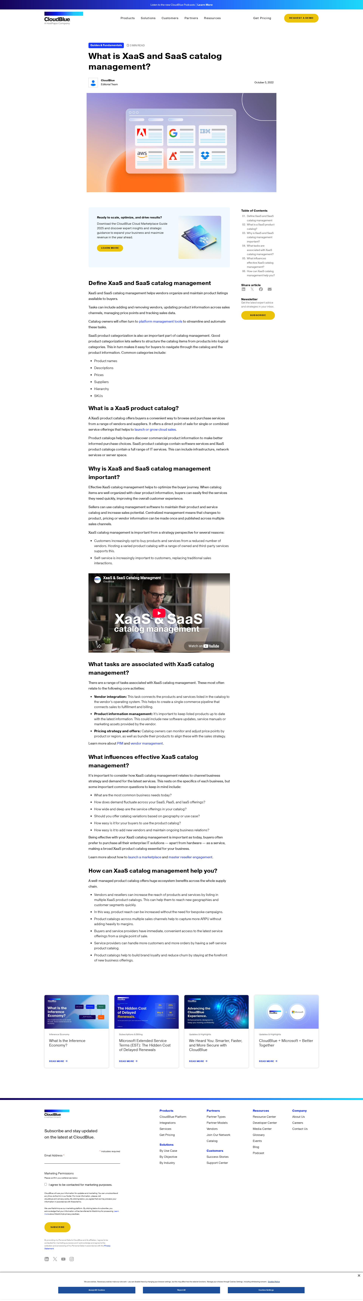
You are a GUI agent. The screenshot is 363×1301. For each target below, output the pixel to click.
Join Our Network (218, 1135)
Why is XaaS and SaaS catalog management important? (260, 237)
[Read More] (66, 1061)
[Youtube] (63, 1259)
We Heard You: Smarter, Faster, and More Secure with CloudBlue (215, 1045)
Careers (297, 1123)
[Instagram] (71, 1259)
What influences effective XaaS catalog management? (260, 263)
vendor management (147, 743)
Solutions (148, 18)
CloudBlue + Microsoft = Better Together (286, 1043)
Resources (212, 18)
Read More (56, 1061)
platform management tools (160, 321)
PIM (120, 743)
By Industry (167, 1163)
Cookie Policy (274, 1282)
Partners (191, 18)
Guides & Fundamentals (106, 45)
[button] (243, 289)
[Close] (359, 1275)
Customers (170, 18)
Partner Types (216, 1117)
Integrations (168, 1123)
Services (165, 1129)
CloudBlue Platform (173, 1117)
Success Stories (218, 1157)
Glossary (259, 1135)
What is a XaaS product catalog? (260, 227)
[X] (55, 1259)
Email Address (54, 1156)
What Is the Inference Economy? (67, 1043)
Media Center (262, 1129)
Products (128, 18)
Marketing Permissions (59, 1174)
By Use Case (168, 1151)
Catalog (212, 1141)
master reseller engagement (190, 857)
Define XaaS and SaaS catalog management (260, 218)
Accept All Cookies (97, 1290)
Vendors (212, 1129)
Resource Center (264, 1117)
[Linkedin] (47, 1259)
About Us (298, 1117)
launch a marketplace (144, 857)
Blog (256, 1147)
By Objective (168, 1157)
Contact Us (300, 1129)
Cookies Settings (266, 1290)
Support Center (217, 1163)
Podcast (258, 1153)
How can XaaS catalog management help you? (261, 273)
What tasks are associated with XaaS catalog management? (260, 250)
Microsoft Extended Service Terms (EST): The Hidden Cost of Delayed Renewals (145, 1045)
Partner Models (217, 1123)
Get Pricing (262, 18)
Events (257, 1141)
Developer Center (265, 1123)
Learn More (205, 5)
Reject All (181, 1290)
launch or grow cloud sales (155, 429)
